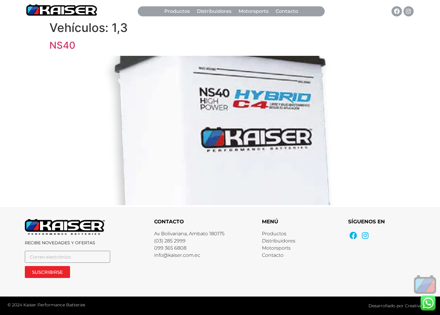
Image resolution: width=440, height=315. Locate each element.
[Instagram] (408, 11)
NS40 (62, 45)
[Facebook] (397, 11)
